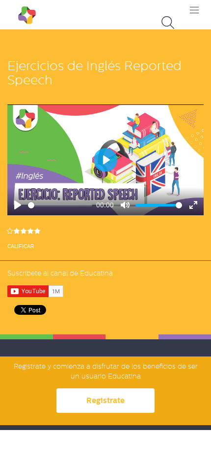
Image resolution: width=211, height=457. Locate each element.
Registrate (105, 400)
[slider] (60, 205)
